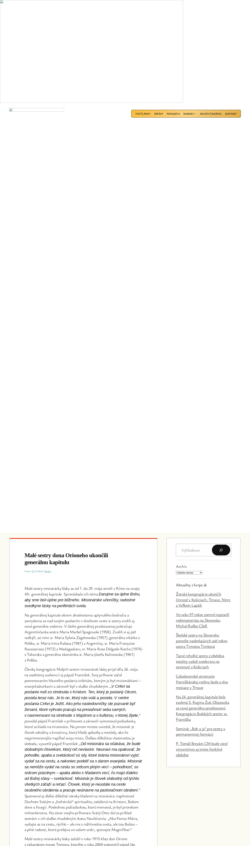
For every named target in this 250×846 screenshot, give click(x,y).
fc (33, 571)
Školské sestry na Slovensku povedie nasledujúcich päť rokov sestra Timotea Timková (201, 640)
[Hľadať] (221, 550)
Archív (181, 566)
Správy (47, 571)
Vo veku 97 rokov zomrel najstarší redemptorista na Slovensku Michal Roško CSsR (202, 620)
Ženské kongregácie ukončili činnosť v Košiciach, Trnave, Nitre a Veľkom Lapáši (203, 599)
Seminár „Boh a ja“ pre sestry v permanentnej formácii (200, 731)
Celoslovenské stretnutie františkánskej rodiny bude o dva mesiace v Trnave (202, 681)
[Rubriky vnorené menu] (195, 113)
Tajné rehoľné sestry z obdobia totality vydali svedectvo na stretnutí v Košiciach (200, 661)
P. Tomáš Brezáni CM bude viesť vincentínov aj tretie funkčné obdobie (202, 749)
